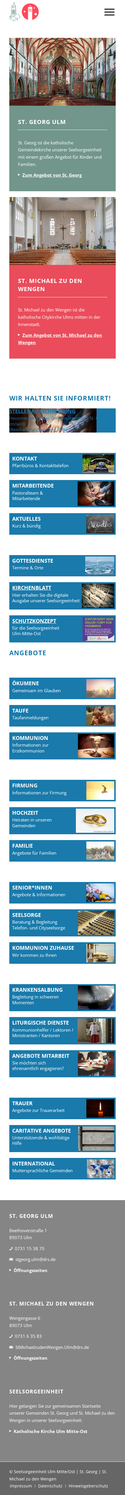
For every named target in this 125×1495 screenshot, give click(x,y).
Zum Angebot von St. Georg (52, 175)
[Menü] (109, 11)
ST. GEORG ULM (42, 122)
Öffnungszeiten (30, 1270)
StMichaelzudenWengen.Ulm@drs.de (52, 1347)
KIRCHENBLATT (31, 587)
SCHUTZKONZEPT (34, 620)
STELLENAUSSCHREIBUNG (42, 411)
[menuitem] (109, 11)
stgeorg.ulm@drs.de (35, 1259)
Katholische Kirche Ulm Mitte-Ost (51, 1431)
